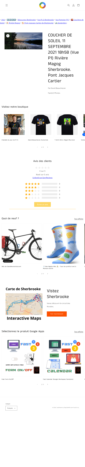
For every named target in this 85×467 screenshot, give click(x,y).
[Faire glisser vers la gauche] (37, 147)
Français (10, 408)
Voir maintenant (56, 314)
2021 (3, 20)
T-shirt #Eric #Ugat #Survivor (65, 140)
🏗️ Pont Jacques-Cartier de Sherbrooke (37, 23)
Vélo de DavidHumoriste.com (11, 267)
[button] (6, 5)
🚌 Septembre (61, 23)
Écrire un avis (42, 204)
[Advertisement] (42, 441)
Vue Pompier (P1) (62, 20)
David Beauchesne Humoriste (38, 140)
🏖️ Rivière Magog (13, 23)
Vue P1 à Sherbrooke (45, 20)
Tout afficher (78, 219)
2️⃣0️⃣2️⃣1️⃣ (11, 20)
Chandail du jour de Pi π (10, 140)
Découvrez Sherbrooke (27, 20)
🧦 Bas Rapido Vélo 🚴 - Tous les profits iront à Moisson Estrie (59, 268)
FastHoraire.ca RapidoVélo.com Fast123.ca (68, 407)
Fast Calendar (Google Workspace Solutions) (58, 379)
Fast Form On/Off (8, 379)
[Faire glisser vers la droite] (47, 147)
